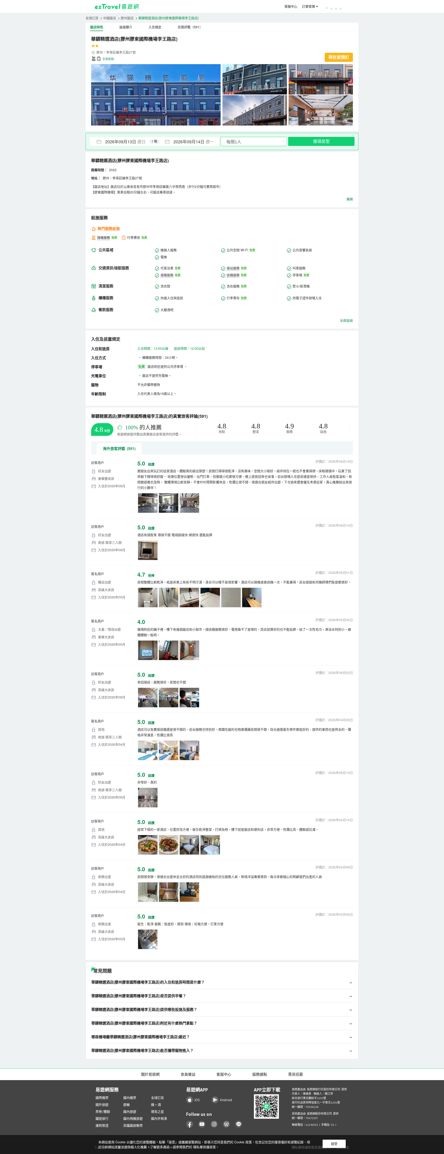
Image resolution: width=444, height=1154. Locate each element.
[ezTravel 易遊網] (117, 6)
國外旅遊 (102, 1105)
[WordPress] (226, 1124)
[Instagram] (214, 1124)
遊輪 (126, 1105)
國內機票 (129, 1098)
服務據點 (259, 1074)
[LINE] (238, 1124)
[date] (122, 141)
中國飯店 (109, 18)
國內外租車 (159, 1118)
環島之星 (157, 1112)
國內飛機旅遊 (133, 1118)
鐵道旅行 (102, 1118)
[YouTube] (202, 1124)
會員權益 (188, 1074)
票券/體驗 (103, 1112)
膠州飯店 (127, 18)
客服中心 (290, 6)
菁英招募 (295, 1074)
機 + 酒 (156, 1105)
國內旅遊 (129, 1112)
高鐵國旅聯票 (133, 1125)
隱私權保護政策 (204, 1147)
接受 (334, 1144)
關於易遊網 (150, 1074)
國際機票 (102, 1098)
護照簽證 (102, 1125)
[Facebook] (189, 1124)
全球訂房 (92, 18)
